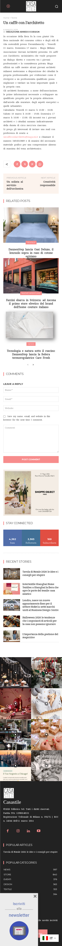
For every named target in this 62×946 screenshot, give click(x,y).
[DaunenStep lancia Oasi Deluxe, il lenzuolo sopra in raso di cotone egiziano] (31, 225)
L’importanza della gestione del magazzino (40, 636)
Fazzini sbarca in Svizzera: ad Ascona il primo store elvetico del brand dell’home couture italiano (31, 303)
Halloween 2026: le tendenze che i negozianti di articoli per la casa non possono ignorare (39, 621)
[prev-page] (28, 365)
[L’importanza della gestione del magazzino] (11, 636)
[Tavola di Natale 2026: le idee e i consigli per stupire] (11, 574)
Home (6, 18)
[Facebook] (17, 164)
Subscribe (49, 531)
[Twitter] (24, 164)
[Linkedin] (28, 831)
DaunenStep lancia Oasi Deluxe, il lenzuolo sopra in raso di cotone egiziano (31, 253)
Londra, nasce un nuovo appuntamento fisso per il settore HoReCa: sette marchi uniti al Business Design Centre (40, 605)
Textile (14, 18)
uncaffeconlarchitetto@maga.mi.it (20, 137)
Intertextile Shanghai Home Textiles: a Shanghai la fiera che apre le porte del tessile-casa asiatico (40, 589)
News (31, 344)
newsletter (19, 915)
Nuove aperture (31, 293)
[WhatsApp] (40, 164)
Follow (31, 531)
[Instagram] (18, 831)
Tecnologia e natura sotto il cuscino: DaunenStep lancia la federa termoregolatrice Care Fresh (31, 354)
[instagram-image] (15, 672)
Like (13, 531)
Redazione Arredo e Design (23, 32)
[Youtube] (38, 831)
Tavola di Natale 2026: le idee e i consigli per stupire (40, 573)
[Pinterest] (32, 164)
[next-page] (33, 365)
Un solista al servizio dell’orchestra (15, 185)
